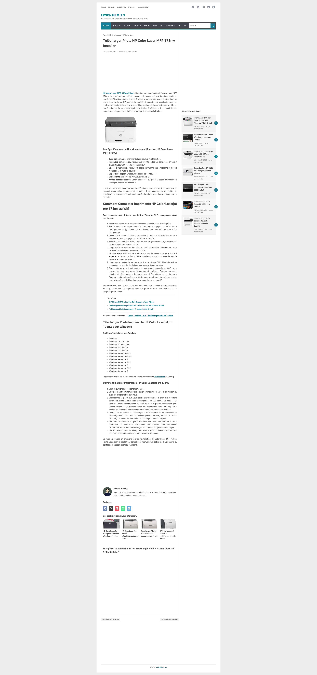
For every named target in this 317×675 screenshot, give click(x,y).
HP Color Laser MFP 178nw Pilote (118, 93)
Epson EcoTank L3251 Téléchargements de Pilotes (150, 316)
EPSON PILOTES (113, 15)
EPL (185, 26)
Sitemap (131, 7)
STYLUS (147, 26)
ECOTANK (127, 26)
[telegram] (129, 508)
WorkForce (170, 26)
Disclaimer (121, 7)
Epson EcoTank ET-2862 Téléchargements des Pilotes (203, 137)
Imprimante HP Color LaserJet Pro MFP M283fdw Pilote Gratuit (203, 120)
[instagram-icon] (203, 7)
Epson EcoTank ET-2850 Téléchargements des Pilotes (203, 170)
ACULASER (116, 26)
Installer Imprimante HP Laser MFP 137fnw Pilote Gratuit (203, 154)
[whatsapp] (123, 508)
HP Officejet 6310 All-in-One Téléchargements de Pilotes (131, 302)
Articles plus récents (111, 619)
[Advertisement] (140, 72)
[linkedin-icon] (208, 7)
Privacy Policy (143, 7)
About (103, 7)
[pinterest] (117, 508)
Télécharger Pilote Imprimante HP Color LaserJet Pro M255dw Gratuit (136, 306)
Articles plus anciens (170, 619)
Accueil (106, 26)
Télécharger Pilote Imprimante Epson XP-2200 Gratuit (203, 187)
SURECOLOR (157, 26)
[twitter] (111, 508)
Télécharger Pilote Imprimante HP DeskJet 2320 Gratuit (131, 309)
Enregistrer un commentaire (127, 51)
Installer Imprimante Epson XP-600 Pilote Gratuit (202, 204)
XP (179, 26)
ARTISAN (137, 26)
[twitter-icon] (198, 7)
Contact (111, 7)
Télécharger (159, 377)
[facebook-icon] (193, 7)
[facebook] (105, 508)
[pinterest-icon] (214, 7)
